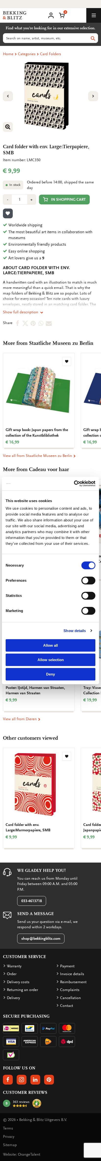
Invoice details (72, 974)
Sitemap (10, 1145)
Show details (74, 631)
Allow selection (51, 660)
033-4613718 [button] (31, 901)
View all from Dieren (20, 719)
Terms (8, 1128)
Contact (66, 1005)
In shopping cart (68, 199)
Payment (67, 966)
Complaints (69, 990)
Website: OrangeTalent (21, 1154)
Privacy (8, 1136)
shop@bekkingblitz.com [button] (40, 938)
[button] (62, 15)
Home (8, 54)
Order (11, 974)
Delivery (13, 998)
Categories (27, 54)
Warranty (14, 966)
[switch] (88, 580)
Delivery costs (18, 982)
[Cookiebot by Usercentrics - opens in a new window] (73, 483)
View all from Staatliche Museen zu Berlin (38, 456)
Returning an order (22, 990)
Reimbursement (73, 982)
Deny (50, 674)
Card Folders (50, 54)
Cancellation (70, 998)
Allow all (50, 645)
